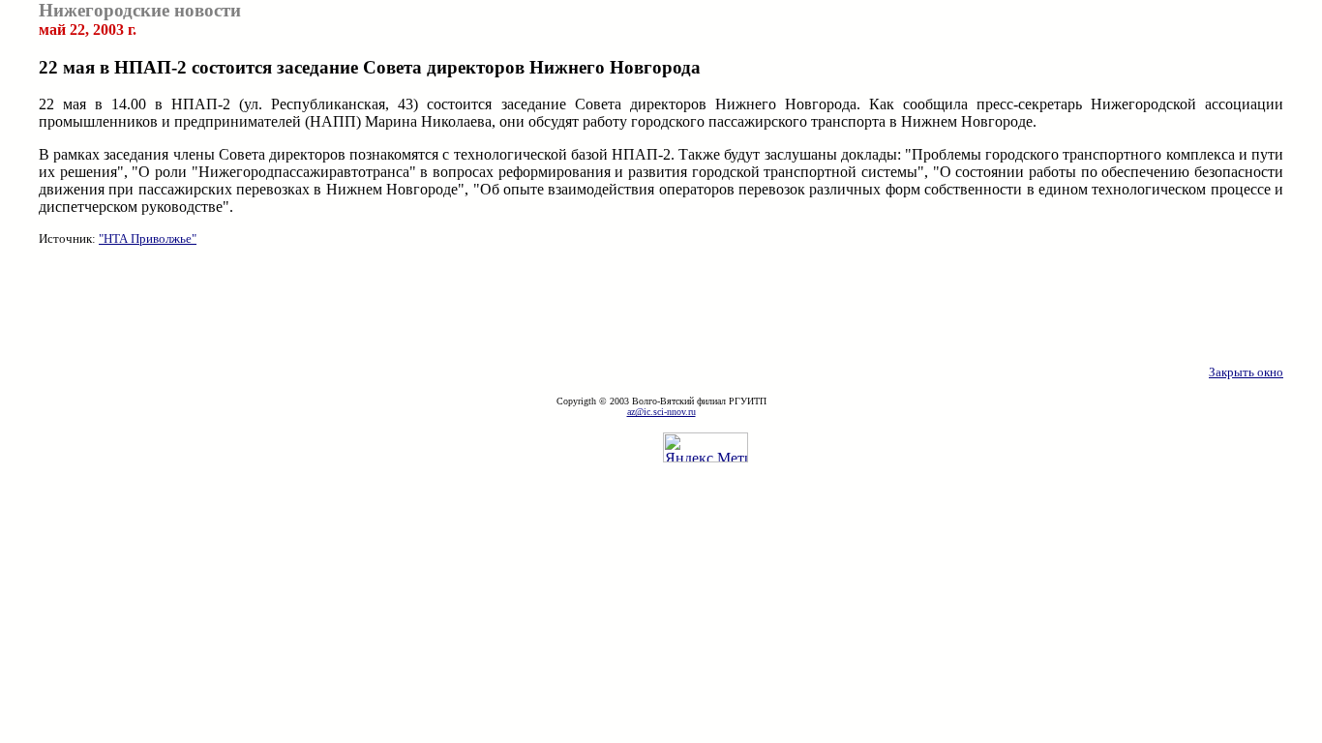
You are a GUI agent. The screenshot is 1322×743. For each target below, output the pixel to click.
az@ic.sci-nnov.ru (661, 411)
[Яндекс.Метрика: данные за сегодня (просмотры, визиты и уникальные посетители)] (705, 447)
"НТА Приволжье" (147, 238)
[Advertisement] (661, 305)
